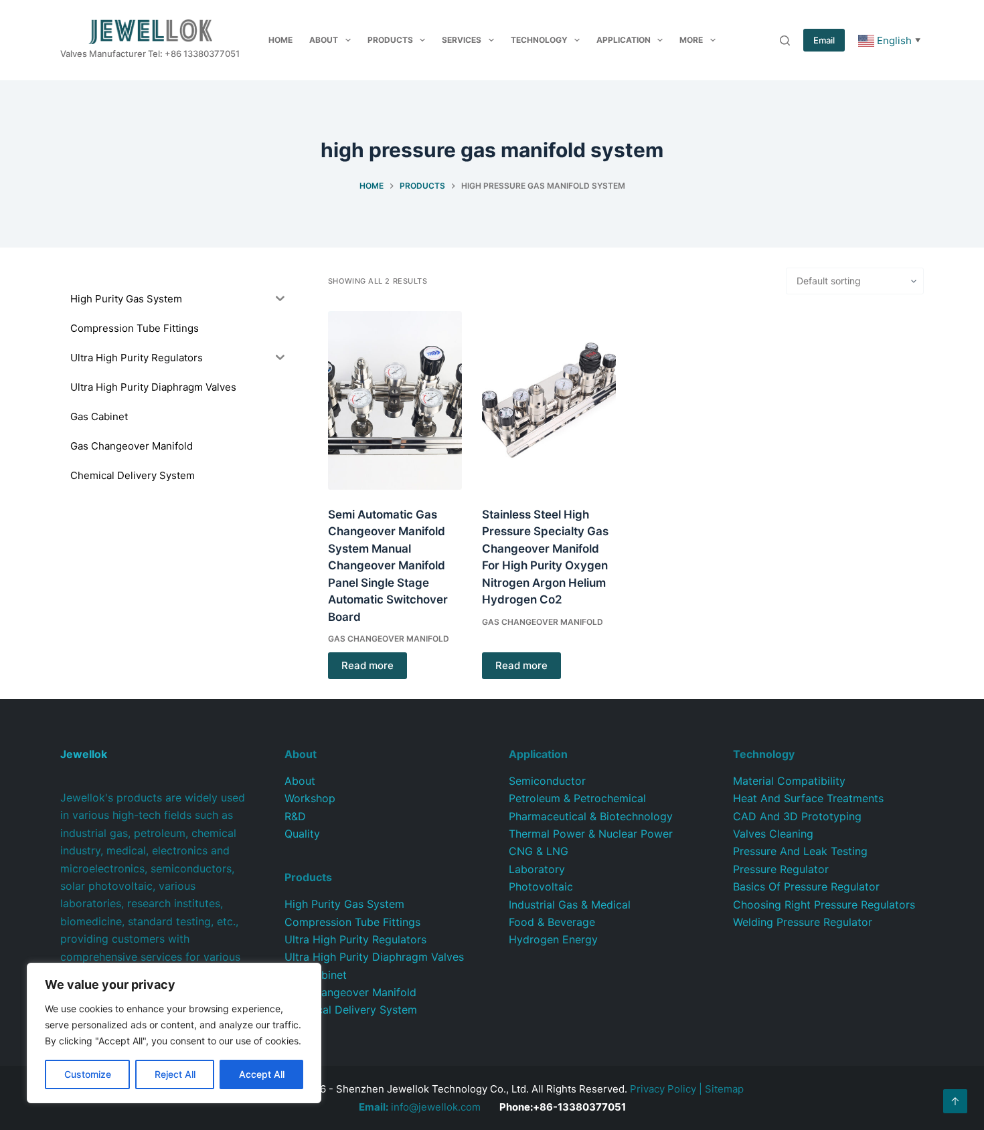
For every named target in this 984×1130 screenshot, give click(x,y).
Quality (302, 833)
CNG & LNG (538, 851)
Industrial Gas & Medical (570, 904)
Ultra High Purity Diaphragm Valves (374, 956)
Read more (367, 665)
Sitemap (724, 1088)
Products (390, 40)
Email (824, 40)
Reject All (175, 1074)
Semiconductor (547, 780)
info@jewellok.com (420, 1107)
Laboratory (537, 869)
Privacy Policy (663, 1088)
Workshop (309, 798)
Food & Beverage (552, 922)
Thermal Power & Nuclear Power (591, 833)
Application (623, 40)
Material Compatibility (789, 780)
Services (461, 40)
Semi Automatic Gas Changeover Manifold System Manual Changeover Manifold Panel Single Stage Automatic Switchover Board (388, 566)
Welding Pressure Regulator (802, 922)
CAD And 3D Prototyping (797, 816)
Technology (539, 40)
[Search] (785, 40)
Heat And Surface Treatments (808, 798)
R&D (295, 816)
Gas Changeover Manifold (388, 639)
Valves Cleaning (773, 833)
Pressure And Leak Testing (800, 851)
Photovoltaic (541, 886)
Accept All (261, 1074)
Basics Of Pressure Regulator (806, 886)
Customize (87, 1074)
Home (280, 40)
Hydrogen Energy (553, 939)
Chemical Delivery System (350, 1009)
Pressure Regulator (781, 869)
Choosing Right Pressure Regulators (824, 904)
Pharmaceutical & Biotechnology (591, 816)
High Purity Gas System (344, 904)
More (691, 40)
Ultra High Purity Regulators (355, 939)
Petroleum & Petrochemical (577, 798)
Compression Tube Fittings (352, 922)
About (323, 40)
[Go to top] (955, 1101)
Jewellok (83, 754)
